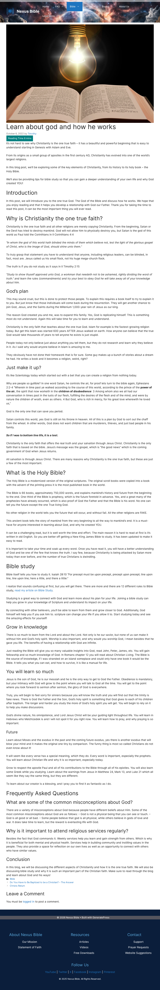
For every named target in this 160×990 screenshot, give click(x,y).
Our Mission (29, 941)
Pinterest (109, 972)
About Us (124, 6)
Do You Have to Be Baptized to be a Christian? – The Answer (42, 882)
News (89, 6)
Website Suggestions (138, 952)
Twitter (62, 972)
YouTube (50, 972)
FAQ (57, 6)
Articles (84, 941)
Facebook (80, 972)
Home (45, 6)
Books (105, 6)
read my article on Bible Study (33, 590)
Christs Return (17, 885)
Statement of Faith (29, 947)
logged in (28, 901)
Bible (72, 6)
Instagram (95, 972)
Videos (84, 947)
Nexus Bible (28, 11)
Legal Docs (48, 15)
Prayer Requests (138, 947)
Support (138, 941)
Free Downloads (84, 952)
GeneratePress (101, 917)
